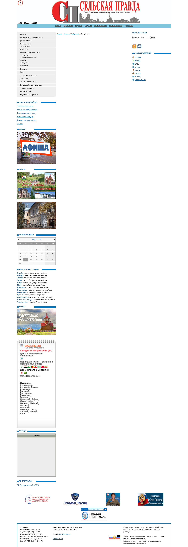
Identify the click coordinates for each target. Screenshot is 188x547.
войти (134, 33)
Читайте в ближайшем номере (31, 37)
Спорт (22, 72)
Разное (137, 77)
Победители (25, 63)
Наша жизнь (22, 287)
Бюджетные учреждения (26, 120)
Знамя (19, 280)
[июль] (18, 239)
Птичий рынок (140, 80)
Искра (19, 283)
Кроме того (24, 79)
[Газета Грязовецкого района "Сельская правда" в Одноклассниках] (134, 48)
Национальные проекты (29, 95)
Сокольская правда (24, 300)
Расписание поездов (25, 117)
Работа (137, 73)
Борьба (20, 273)
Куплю (137, 60)
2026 (39, 239)
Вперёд (20, 275)
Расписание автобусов (26, 113)
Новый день (21, 292)
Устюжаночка (22, 302)
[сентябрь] (54, 239)
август (34, 239)
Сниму (137, 67)
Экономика (24, 66)
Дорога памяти (25, 41)
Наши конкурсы (25, 91)
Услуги (137, 70)
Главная (58, 26)
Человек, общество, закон (30, 52)
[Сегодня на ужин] (140, 48)
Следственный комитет (28, 57)
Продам (138, 57)
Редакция (78, 26)
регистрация (142, 33)
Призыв (20, 295)
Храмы (20, 124)
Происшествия (25, 44)
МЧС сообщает (26, 46)
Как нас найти (58, 539)
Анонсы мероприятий (28, 82)
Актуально (24, 49)
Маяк (19, 285)
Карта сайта (68, 26)
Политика (23, 69)
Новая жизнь (22, 290)
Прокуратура (25, 55)
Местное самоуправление (27, 109)
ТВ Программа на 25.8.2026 (28, 485)
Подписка (88, 26)
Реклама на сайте (115, 26)
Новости (23, 34)
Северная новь (23, 297)
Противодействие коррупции (31, 85)
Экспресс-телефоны (25, 106)
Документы (129, 26)
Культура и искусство (28, 75)
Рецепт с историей (27, 88)
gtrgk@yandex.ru (64, 534)
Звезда (20, 278)
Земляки (23, 60)
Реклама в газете (100, 26)
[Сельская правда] (30, 12)
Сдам (137, 64)
